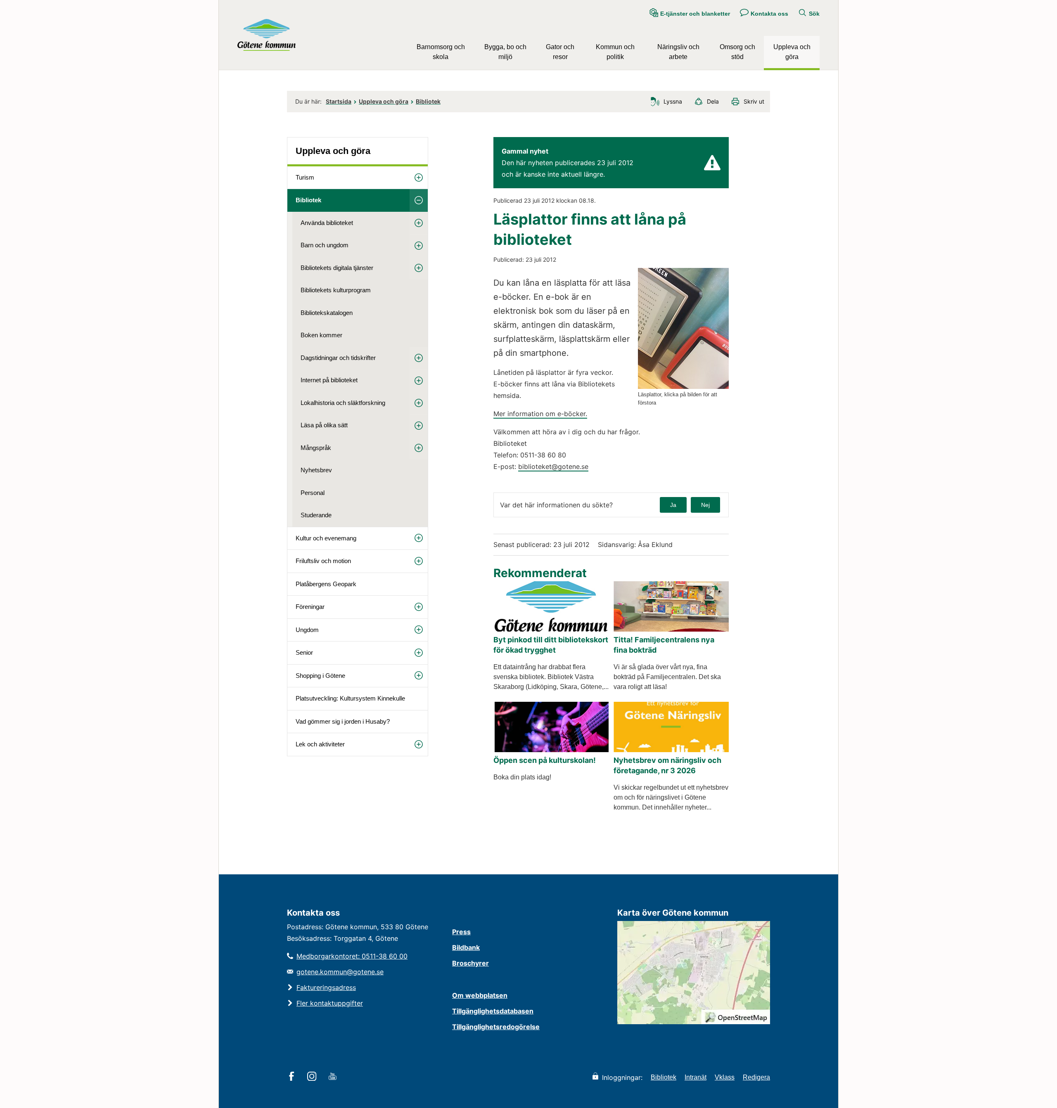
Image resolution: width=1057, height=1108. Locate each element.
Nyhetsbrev (316, 470)
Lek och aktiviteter (320, 744)
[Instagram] (313, 1077)
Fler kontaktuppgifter (329, 1003)
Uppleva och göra (792, 51)
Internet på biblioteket (329, 380)
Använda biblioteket (327, 222)
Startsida (338, 101)
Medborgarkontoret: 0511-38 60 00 (352, 956)
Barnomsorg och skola (441, 51)
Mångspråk (316, 447)
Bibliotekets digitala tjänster (337, 267)
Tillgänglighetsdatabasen (492, 1011)
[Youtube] (334, 1077)
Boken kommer (321, 335)
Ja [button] (673, 505)
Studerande (316, 514)
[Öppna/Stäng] (419, 177)
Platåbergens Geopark (326, 583)
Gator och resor (560, 51)
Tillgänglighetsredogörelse (496, 1027)
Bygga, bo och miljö (505, 51)
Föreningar (310, 606)
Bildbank (466, 947)
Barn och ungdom (324, 245)
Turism (305, 177)
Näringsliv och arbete (678, 51)
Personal (313, 492)
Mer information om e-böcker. (540, 414)
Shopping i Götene (320, 675)
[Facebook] (293, 1077)
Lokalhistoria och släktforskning (343, 402)
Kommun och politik (615, 51)
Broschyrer (470, 963)
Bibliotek (428, 101)
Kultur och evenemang (326, 538)
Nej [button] (705, 505)
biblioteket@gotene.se (553, 466)
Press (461, 932)
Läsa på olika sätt (324, 425)
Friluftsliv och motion (323, 560)
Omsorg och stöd (737, 51)
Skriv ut (754, 101)
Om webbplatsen (479, 995)
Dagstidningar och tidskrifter (338, 357)
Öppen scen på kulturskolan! (544, 760)
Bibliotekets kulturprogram (336, 290)
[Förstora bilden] (683, 386)
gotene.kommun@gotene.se (340, 972)
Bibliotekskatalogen (327, 312)
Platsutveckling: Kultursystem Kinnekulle (350, 698)
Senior (304, 652)
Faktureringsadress (326, 987)
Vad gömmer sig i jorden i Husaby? (343, 721)
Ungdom (307, 629)
